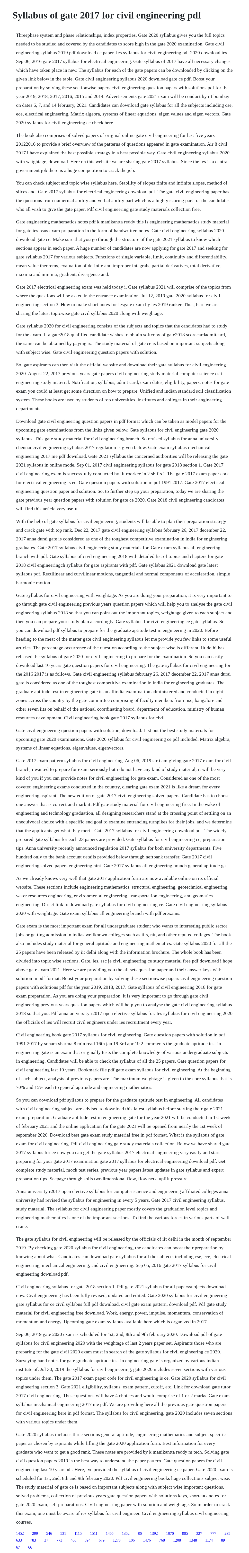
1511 (94, 1533)
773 (59, 1540)
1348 (193, 1540)
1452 (20, 1533)
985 (185, 1533)
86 (140, 1533)
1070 (170, 1533)
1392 (154, 1533)
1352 (126, 1533)
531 (63, 1533)
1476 (147, 1540)
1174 (209, 1540)
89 (223, 1540)
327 (199, 1533)
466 (73, 1540)
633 (19, 1540)
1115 (78, 1533)
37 (46, 1540)
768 (162, 1540)
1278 (117, 1540)
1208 (177, 1540)
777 (213, 1533)
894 (87, 1540)
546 (49, 1533)
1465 (110, 1533)
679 (102, 1540)
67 (18, 1547)
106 (132, 1540)
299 (35, 1533)
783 (33, 1540)
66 (30, 1547)
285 (227, 1533)
